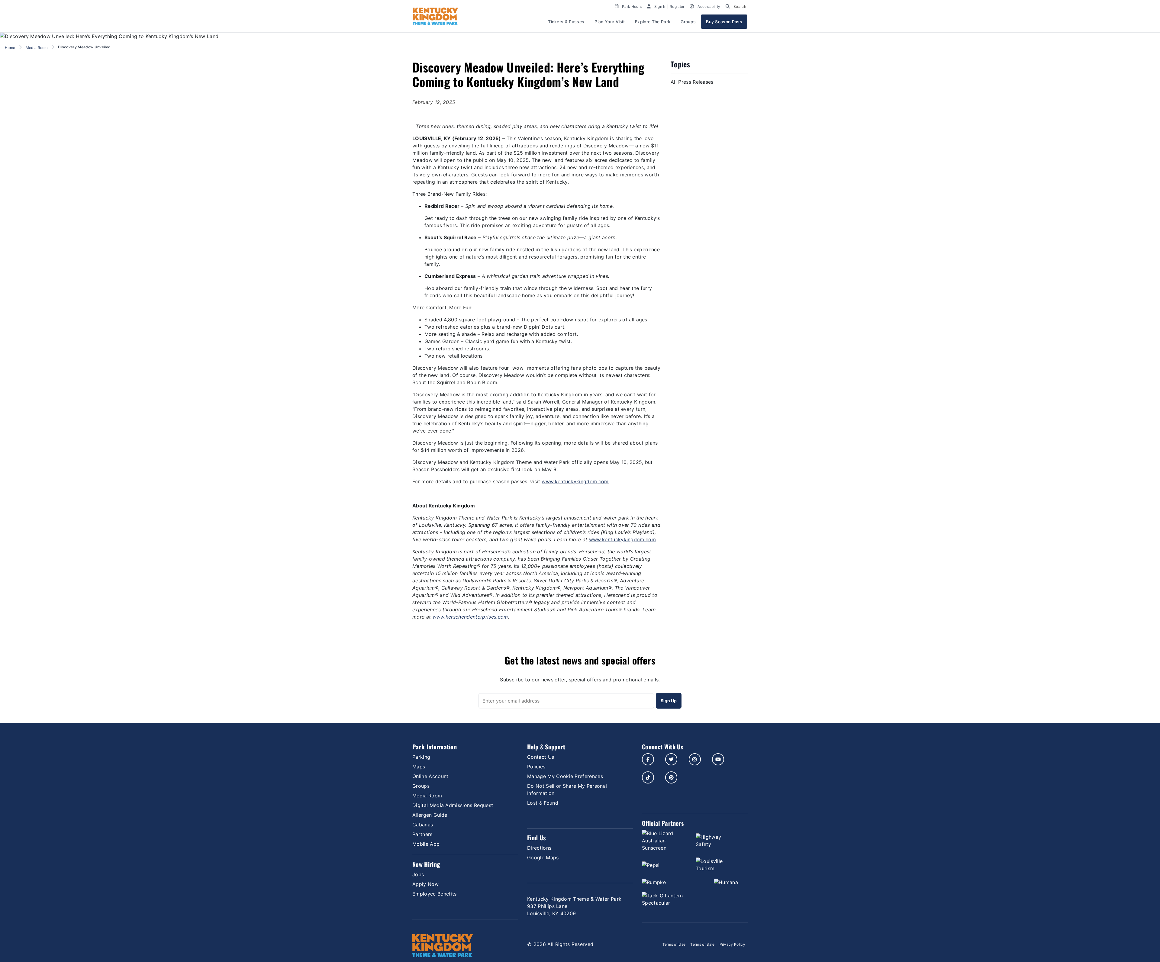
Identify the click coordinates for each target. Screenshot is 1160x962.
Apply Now (425, 884)
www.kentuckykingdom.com (575, 481)
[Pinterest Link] (671, 777)
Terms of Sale (702, 944)
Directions (539, 848)
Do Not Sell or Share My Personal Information (567, 789)
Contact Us (540, 757)
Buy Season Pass (724, 21)
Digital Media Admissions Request (452, 805)
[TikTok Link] (648, 777)
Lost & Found (542, 803)
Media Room (37, 47)
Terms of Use (674, 944)
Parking (421, 757)
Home (10, 47)
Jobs (418, 874)
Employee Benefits (434, 894)
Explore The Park (652, 21)
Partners (422, 834)
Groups (688, 21)
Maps (418, 767)
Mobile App (426, 844)
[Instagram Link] (695, 759)
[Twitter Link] (671, 759)
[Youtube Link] (718, 759)
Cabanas (422, 825)
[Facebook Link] (648, 759)
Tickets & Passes (566, 21)
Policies (536, 767)
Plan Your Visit (609, 21)
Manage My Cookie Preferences (565, 776)
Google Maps (543, 857)
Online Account (430, 776)
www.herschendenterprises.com (470, 617)
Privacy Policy (732, 944)
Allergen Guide (429, 815)
